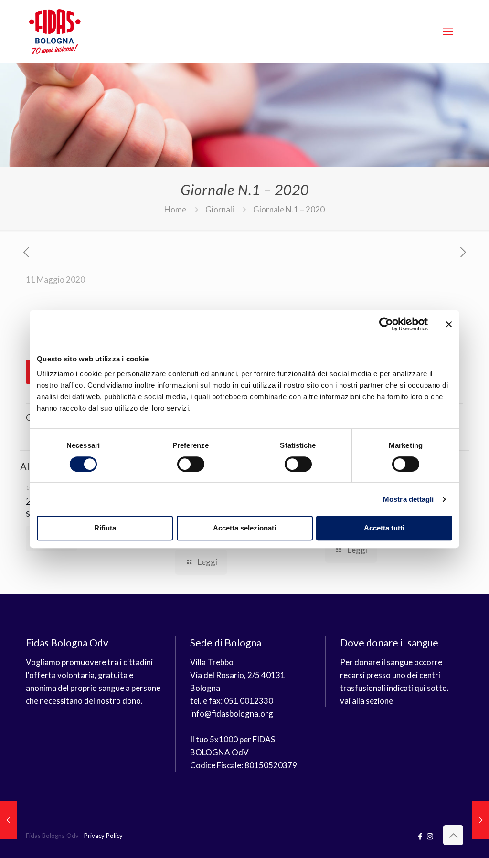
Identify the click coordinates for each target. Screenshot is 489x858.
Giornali (219, 209)
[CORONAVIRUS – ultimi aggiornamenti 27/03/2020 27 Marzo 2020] (8, 820)
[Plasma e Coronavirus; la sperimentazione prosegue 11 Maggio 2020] (480, 820)
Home (175, 209)
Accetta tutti (384, 528)
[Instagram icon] (430, 836)
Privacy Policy (103, 835)
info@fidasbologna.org (231, 714)
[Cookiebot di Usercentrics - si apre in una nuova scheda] (386, 324)
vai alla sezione (366, 701)
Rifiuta (105, 528)
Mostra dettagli (408, 499)
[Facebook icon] (420, 836)
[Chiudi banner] (449, 324)
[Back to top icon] (453, 835)
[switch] (190, 464)
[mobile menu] (448, 31)
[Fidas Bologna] (55, 31)
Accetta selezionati (244, 528)
